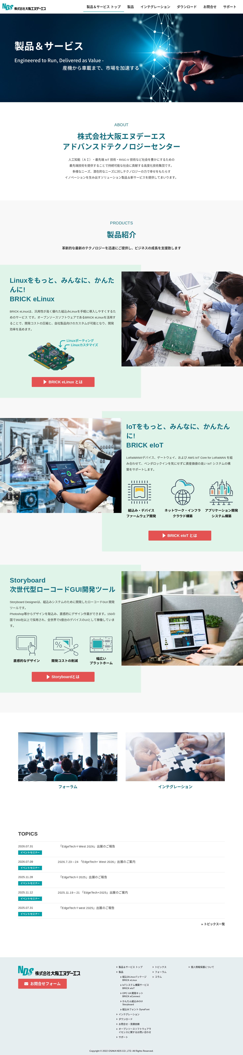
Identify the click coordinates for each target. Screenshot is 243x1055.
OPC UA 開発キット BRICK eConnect (132, 995)
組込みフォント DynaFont (135, 1009)
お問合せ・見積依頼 (129, 1024)
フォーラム (160, 972)
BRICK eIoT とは (182, 535)
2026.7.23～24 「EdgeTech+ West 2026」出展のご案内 (96, 862)
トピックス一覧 (214, 924)
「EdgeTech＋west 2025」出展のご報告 (86, 908)
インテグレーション (155, 7)
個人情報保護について (202, 967)
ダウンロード (187, 7)
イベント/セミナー (30, 852)
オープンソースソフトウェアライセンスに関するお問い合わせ (135, 1031)
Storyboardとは (66, 677)
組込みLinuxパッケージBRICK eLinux (134, 978)
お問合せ (210, 7)
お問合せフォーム (45, 984)
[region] (121, 58)
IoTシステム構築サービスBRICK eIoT (135, 987)
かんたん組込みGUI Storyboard (133, 1003)
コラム (158, 976)
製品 (130, 7)
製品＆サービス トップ (104, 7)
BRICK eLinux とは (66, 382)
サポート (229, 7)
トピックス (160, 967)
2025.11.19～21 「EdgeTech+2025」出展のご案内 (93, 892)
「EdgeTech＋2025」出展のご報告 (82, 877)
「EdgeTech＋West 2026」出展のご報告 (86, 846)
